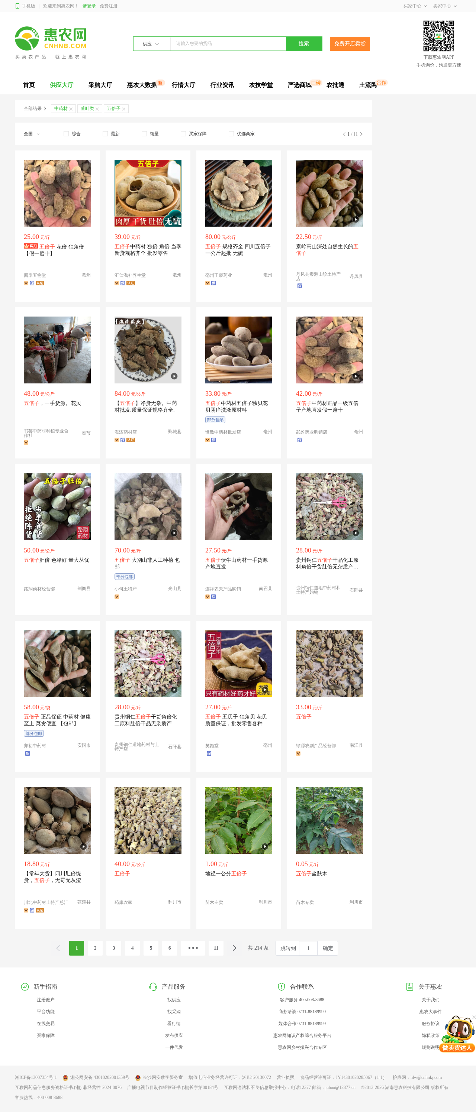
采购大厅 (100, 85)
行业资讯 (222, 85)
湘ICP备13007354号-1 (36, 1077)
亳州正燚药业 (218, 275)
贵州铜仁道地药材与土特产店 (137, 747)
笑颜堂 (212, 745)
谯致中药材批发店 (223, 432)
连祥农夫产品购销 (223, 588)
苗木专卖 (214, 902)
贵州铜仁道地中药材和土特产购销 (318, 590)
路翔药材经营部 (39, 588)
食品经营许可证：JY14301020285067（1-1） (343, 1077)
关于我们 (431, 999)
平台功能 (46, 1011)
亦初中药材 (35, 745)
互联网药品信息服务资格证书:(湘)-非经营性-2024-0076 (68, 1087)
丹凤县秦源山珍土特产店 (318, 276)
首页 (29, 85)
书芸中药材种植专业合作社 (46, 433)
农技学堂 (261, 85)
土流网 (368, 85)
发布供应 (174, 1035)
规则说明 (431, 1047)
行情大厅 (184, 85)
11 (216, 948)
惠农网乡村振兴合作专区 (302, 1047)
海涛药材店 (126, 432)
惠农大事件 (430, 1011)
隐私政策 (431, 1035)
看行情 (174, 1023)
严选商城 (300, 85)
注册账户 (46, 999)
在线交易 (46, 1023)
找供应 (174, 999)
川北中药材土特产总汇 (46, 902)
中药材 (61, 108)
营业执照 (286, 1077)
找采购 (174, 1011)
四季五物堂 (35, 275)
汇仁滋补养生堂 (130, 275)
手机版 (28, 6)
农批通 (335, 85)
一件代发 (174, 1047)
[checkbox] (72, 133)
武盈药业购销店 (311, 432)
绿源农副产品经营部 (316, 745)
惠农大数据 (142, 85)
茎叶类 (87, 108)
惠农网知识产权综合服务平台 (302, 1035)
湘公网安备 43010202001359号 (99, 1077)
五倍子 (113, 108)
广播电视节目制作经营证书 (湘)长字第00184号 (172, 1087)
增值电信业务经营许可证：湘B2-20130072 (230, 1077)
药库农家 (123, 902)
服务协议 (431, 1023)
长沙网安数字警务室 (163, 1077)
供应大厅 (62, 85)
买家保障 (46, 1035)
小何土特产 (126, 588)
